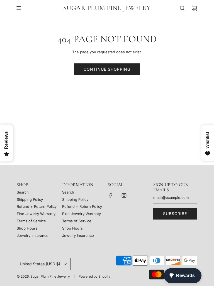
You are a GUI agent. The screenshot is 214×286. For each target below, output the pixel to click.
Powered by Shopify (94, 276)
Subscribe (175, 213)
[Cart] (194, 8)
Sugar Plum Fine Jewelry (107, 8)
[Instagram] (124, 195)
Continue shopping (107, 69)
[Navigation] (19, 8)
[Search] (182, 8)
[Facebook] (110, 195)
